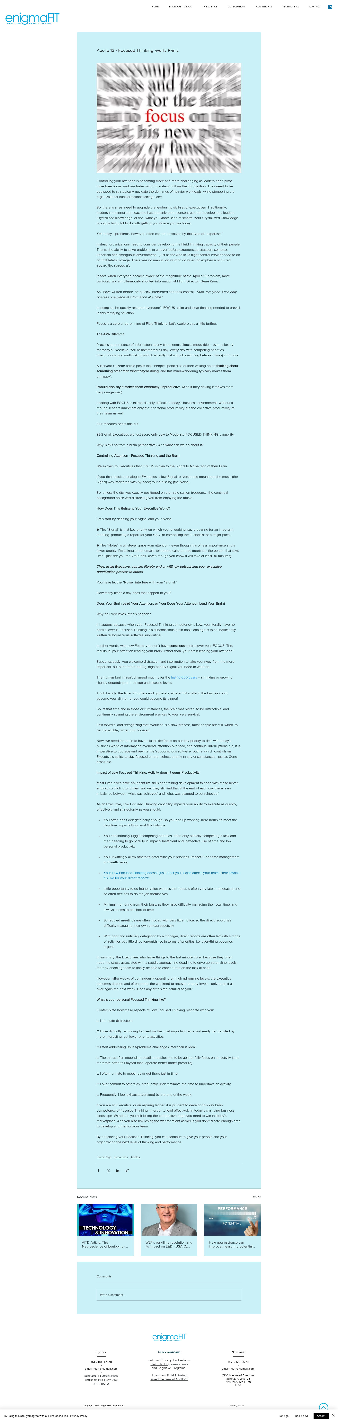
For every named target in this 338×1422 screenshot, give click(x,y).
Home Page (104, 1157)
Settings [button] (284, 1416)
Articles (135, 1157)
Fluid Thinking (160, 1364)
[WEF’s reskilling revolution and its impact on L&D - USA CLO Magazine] (169, 1220)
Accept (321, 1416)
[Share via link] (127, 1170)
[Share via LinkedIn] (118, 1170)
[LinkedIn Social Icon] (330, 7)
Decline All (301, 1416)
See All (257, 1196)
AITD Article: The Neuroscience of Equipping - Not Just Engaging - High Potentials (103, 1244)
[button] (315, 7)
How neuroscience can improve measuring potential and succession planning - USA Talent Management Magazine (231, 1244)
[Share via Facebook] (98, 1170)
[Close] (333, 1416)
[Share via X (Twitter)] (108, 1170)
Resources (121, 1157)
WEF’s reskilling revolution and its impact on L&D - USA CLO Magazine (169, 1244)
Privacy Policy (78, 1416)
